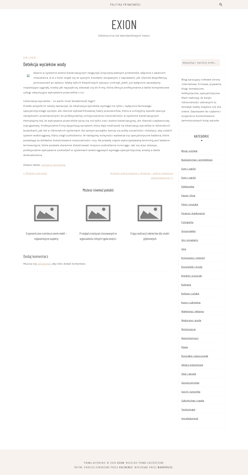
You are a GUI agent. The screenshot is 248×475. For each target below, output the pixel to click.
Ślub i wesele (188, 374)
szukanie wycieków (53, 165)
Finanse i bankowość (193, 213)
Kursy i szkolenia (191, 302)
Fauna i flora (188, 195)
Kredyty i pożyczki (191, 275)
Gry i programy (189, 240)
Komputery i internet (193, 258)
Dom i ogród (29, 57)
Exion (124, 24)
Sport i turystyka (190, 391)
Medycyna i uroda (191, 320)
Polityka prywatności (125, 4)
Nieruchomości (190, 338)
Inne (183, 249)
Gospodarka (188, 231)
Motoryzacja (188, 329)
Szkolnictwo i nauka (192, 400)
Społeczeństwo (190, 382)
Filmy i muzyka (189, 204)
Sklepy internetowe (192, 365)
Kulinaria (186, 284)
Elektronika (187, 186)
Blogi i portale (189, 151)
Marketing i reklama (192, 311)
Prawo (184, 347)
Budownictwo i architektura (196, 160)
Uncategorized (189, 418)
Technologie (188, 409)
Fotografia (187, 222)
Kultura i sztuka (190, 293)
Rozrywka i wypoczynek (194, 356)
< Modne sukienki (35, 173)
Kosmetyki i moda (191, 267)
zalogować (44, 263)
